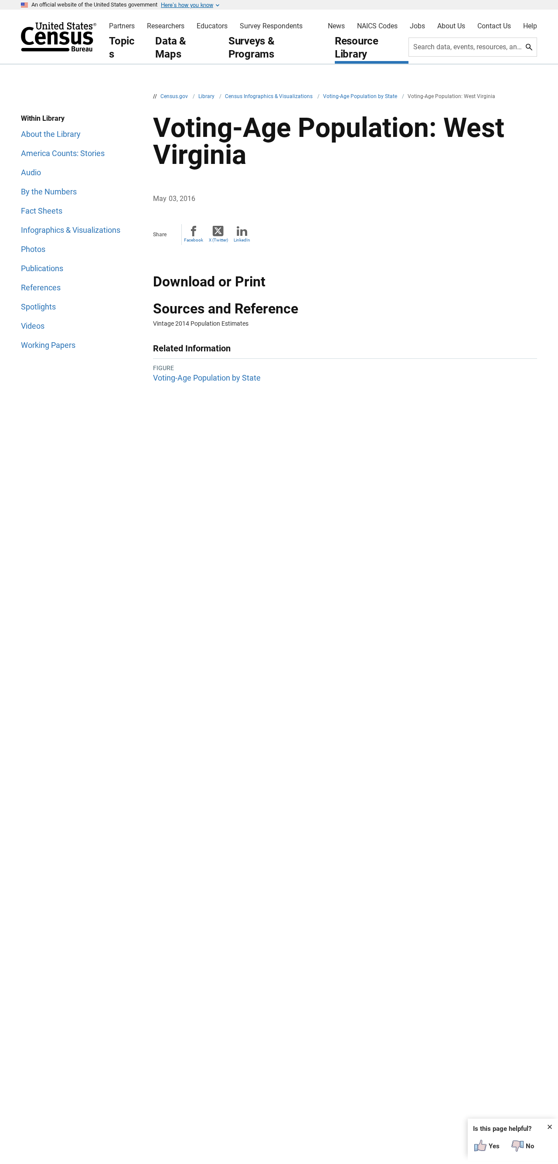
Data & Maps (170, 47)
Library (207, 96)
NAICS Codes (377, 26)
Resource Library (356, 47)
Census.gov (174, 96)
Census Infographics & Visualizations (269, 96)
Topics (122, 47)
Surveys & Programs (251, 47)
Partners (122, 26)
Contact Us (494, 26)
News (336, 26)
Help (530, 26)
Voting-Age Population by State (360, 96)
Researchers (165, 26)
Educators (212, 26)
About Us (451, 26)
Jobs (417, 26)
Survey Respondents (271, 26)
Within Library (43, 118)
